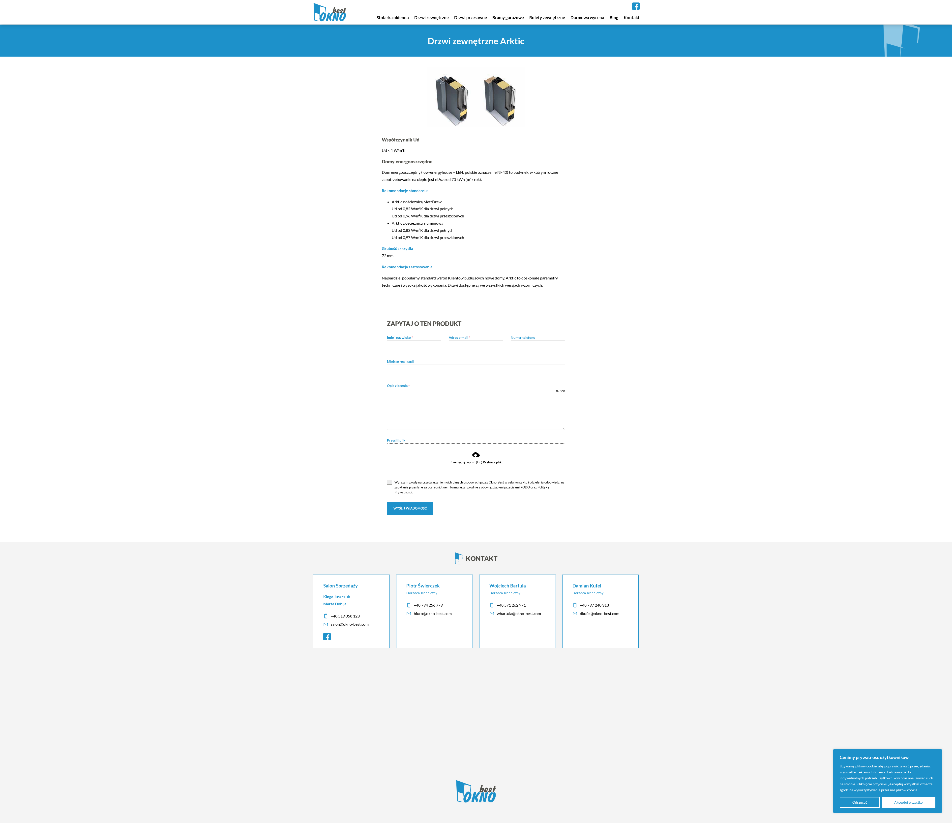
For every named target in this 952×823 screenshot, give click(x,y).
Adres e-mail (460, 337)
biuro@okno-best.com (433, 613)
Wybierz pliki (493, 462)
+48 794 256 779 (428, 605)
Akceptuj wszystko (908, 802)
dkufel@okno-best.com (599, 613)
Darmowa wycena (587, 17)
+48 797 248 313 (594, 605)
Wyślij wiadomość (410, 508)
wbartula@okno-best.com (519, 613)
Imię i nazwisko (400, 337)
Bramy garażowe (508, 17)
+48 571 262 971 (511, 605)
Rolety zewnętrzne (547, 17)
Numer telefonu (523, 337)
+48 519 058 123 (345, 616)
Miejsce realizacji (400, 361)
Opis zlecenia (398, 385)
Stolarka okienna (393, 17)
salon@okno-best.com (350, 624)
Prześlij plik (396, 440)
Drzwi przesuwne (470, 17)
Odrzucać (859, 802)
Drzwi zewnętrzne (431, 17)
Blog (614, 17)
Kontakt (632, 17)
